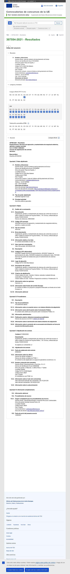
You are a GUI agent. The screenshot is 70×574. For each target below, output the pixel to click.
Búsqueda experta (31, 28)
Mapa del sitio (10, 550)
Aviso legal (9, 533)
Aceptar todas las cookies (15, 570)
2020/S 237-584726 (38, 319)
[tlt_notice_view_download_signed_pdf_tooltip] (24, 97)
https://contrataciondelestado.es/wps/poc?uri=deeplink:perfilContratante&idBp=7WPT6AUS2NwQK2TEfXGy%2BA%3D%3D (37, 190)
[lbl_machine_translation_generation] (28, 123)
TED (7, 35)
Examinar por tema (43, 28)
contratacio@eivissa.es (32, 73)
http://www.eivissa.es (31, 79)
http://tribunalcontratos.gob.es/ (35, 410)
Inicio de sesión (48, 5)
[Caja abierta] (8, 47)
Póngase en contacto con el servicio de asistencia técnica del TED (24, 516)
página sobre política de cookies (45, 562)
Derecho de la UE (11, 559)
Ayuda (8, 513)
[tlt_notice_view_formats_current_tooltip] (59, 138)
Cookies (8, 536)
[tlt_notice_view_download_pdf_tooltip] (11, 112)
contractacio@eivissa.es (33, 409)
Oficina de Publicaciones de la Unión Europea (19, 501)
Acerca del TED (10, 547)
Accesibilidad (9, 539)
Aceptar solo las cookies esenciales (37, 570)
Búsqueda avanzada (19, 28)
